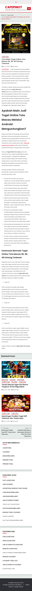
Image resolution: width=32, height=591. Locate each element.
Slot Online (14, 382)
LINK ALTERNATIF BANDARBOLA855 (14, 552)
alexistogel (15, 66)
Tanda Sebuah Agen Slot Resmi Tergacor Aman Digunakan (15, 385)
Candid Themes (18, 587)
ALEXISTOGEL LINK (9, 568)
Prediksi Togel (6, 382)
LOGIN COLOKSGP (8, 516)
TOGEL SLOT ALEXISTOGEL (11, 504)
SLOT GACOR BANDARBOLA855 (13, 520)
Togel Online (5, 56)
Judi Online (13, 379)
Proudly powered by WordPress (12, 585)
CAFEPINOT (13, 7)
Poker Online (20, 379)
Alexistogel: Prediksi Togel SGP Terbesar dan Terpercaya (14, 417)
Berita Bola (5, 379)
